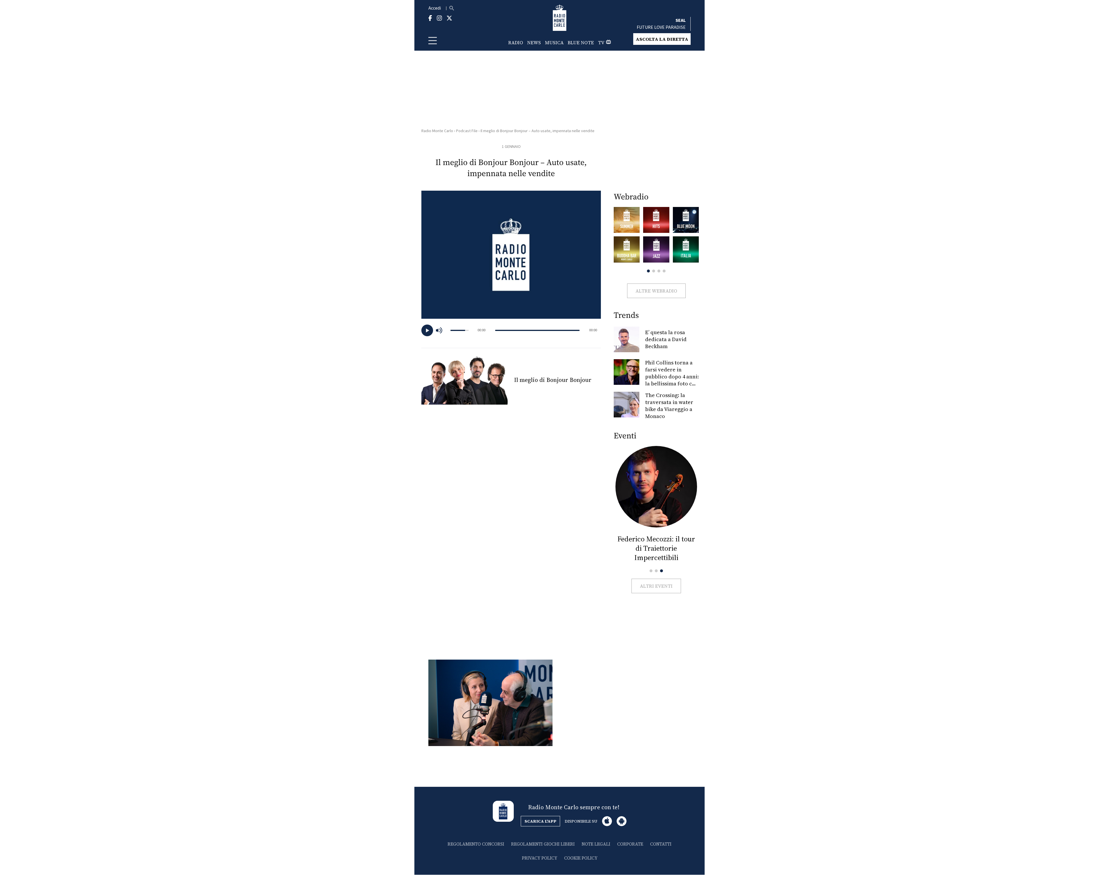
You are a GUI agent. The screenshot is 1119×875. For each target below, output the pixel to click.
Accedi (434, 8)
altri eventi (656, 586)
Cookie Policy (580, 858)
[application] (511, 330)
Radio (515, 42)
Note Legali (596, 844)
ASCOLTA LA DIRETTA (662, 39)
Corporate (630, 844)
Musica (554, 42)
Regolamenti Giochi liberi (543, 844)
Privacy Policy (539, 858)
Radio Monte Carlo (437, 131)
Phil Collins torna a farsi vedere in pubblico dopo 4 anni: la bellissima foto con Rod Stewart (672, 376)
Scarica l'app (540, 821)
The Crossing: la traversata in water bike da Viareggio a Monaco (669, 406)
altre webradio (656, 291)
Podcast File (467, 131)
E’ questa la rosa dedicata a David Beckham (666, 339)
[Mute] (442, 330)
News (534, 42)
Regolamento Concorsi (476, 844)
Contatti (660, 844)
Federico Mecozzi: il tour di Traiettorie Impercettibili (656, 548)
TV (601, 42)
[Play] (427, 330)
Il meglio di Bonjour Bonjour (553, 380)
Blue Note (581, 42)
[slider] (537, 330)
